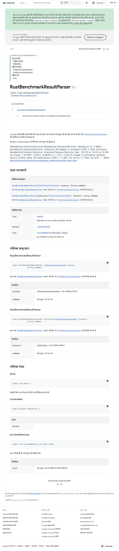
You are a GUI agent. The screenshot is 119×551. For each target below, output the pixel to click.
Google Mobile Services (89, 525)
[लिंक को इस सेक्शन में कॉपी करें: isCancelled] (24, 399)
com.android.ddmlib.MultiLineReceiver (31, 110)
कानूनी (27, 546)
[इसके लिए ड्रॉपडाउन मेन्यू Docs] (27, 3)
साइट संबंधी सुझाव (52, 546)
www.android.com (87, 522)
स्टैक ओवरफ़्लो (84, 529)
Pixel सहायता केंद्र (85, 518)
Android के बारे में (9, 546)
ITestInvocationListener (95, 134)
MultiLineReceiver (28, 95)
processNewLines (44, 233)
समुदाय (19, 546)
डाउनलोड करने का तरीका (10, 522)
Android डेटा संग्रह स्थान (10, 514)
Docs (22, 3)
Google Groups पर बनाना (50, 533)
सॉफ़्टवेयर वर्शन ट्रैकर (86, 533)
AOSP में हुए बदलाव (81, 23)
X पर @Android (46, 514)
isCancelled (42, 227)
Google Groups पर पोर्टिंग (50, 536)
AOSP (12, 49)
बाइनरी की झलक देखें (9, 525)
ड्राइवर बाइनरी (7, 533)
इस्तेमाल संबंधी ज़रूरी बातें (10, 518)
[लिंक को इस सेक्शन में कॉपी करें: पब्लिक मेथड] (26, 367)
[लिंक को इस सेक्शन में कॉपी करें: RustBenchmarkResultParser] (43, 255)
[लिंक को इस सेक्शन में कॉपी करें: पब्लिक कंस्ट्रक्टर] (31, 248)
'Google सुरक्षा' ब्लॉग (48, 525)
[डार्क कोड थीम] (107, 262)
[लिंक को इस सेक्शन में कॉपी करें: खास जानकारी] (28, 170)
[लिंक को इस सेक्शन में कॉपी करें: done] (17, 374)
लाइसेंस (34, 546)
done (39, 216)
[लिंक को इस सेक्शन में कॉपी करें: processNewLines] (31, 434)
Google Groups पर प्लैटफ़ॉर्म (50, 529)
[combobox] (71, 3)
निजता (41, 546)
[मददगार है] (104, 49)
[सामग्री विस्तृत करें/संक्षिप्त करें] (36, 55)
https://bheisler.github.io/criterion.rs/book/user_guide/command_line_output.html (43, 160)
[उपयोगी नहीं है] (107, 49)
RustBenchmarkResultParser (24, 185)
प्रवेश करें (113, 3)
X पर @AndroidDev (48, 518)
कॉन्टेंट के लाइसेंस (34, 494)
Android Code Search (42, 3)
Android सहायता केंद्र (87, 514)
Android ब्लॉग (46, 522)
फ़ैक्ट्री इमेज (6, 529)
